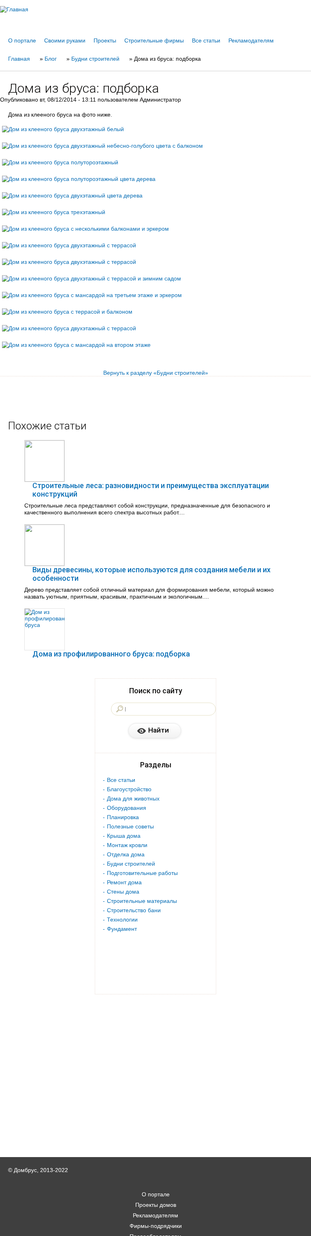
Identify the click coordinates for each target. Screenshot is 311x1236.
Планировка (123, 817)
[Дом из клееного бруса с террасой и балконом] (67, 311)
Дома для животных (133, 798)
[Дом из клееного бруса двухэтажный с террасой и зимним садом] (91, 278)
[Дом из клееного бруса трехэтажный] (53, 212)
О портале (22, 40)
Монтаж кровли (127, 845)
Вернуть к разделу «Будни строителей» (155, 373)
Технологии (122, 919)
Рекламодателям (251, 40)
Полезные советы (130, 826)
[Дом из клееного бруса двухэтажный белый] (63, 129)
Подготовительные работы (142, 873)
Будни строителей (131, 863)
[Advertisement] (155, 1225)
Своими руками (64, 40)
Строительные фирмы (154, 40)
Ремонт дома (124, 882)
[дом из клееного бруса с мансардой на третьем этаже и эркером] (92, 295)
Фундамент (122, 929)
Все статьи (206, 40)
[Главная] (155, 9)
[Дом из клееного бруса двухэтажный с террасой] (69, 245)
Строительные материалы (142, 901)
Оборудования (126, 808)
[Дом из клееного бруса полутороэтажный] (60, 162)
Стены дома (123, 891)
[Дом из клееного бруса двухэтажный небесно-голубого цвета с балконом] (102, 145)
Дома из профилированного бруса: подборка (111, 654)
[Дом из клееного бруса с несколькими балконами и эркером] (85, 228)
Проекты (105, 40)
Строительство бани (134, 910)
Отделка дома (126, 854)
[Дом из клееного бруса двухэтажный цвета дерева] (72, 195)
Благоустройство (129, 789)
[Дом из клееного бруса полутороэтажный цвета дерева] (79, 179)
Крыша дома (124, 835)
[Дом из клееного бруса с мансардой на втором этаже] (76, 345)
